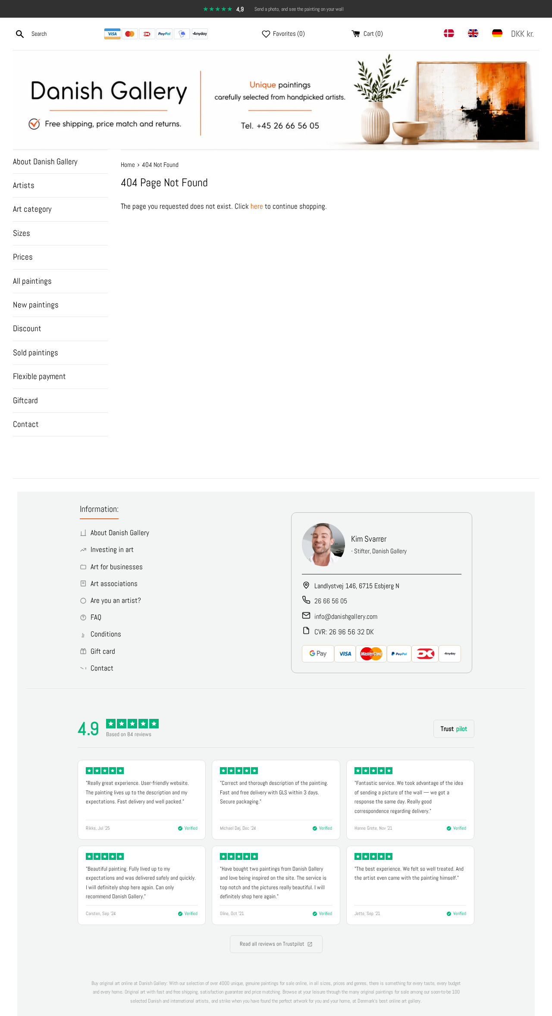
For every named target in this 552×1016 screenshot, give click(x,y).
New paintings (36, 304)
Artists (23, 185)
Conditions (106, 634)
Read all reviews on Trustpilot (272, 943)
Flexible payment (39, 376)
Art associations (114, 583)
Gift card (103, 651)
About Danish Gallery (45, 161)
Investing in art (112, 549)
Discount (27, 328)
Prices (23, 256)
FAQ (96, 617)
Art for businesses (117, 566)
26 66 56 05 (330, 600)
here (257, 206)
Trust (454, 728)
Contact (26, 424)
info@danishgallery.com (345, 616)
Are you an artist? (116, 600)
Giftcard (25, 400)
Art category (32, 209)
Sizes (21, 233)
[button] (524, 33)
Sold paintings (35, 352)
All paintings (32, 281)
